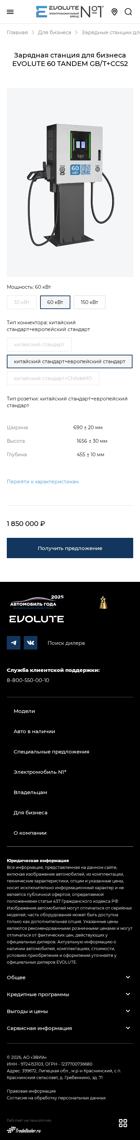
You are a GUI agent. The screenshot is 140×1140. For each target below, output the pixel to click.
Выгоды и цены (27, 1011)
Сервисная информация (39, 1028)
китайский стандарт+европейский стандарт (69, 361)
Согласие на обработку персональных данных (56, 1097)
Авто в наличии (34, 731)
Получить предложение (70, 548)
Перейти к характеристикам (43, 481)
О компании (30, 832)
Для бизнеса (31, 812)
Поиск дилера (66, 642)
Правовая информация (31, 1091)
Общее (16, 977)
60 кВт (55, 302)
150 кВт (89, 302)
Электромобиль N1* (40, 771)
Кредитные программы (38, 994)
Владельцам (30, 792)
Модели (24, 710)
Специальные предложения (51, 751)
